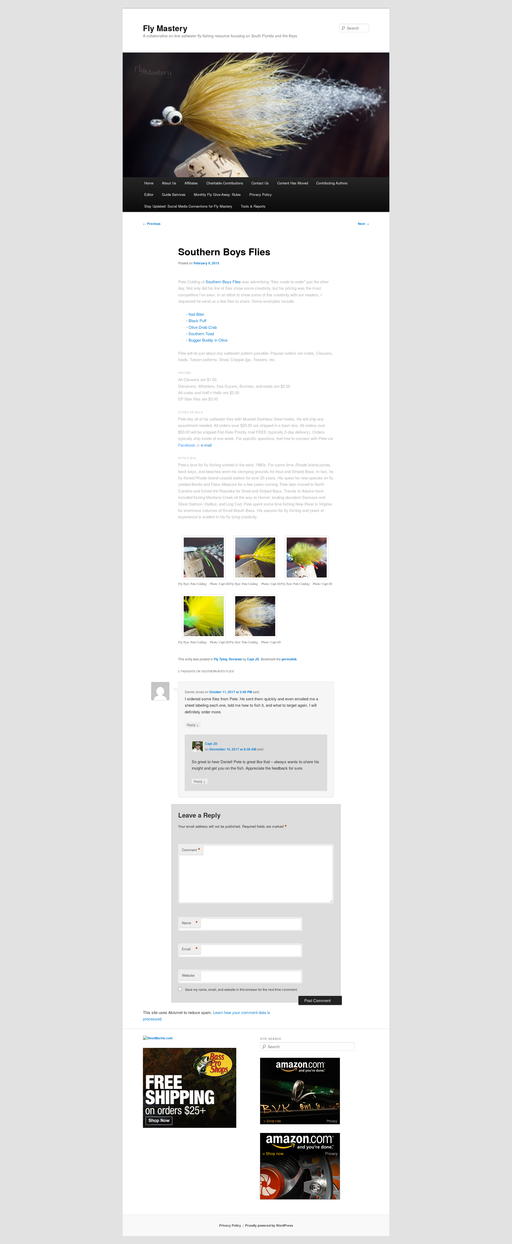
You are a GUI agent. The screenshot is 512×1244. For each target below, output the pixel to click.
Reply (193, 724)
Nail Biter (196, 314)
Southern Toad (201, 333)
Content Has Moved (292, 182)
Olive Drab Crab (203, 327)
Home (148, 182)
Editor (148, 194)
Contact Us (260, 182)
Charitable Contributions (224, 182)
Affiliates (191, 182)
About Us (169, 182)
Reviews (235, 659)
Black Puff (197, 320)
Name (190, 923)
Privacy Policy (260, 194)
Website (188, 975)
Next (363, 223)
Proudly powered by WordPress (269, 1225)
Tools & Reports (253, 206)
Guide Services (174, 194)
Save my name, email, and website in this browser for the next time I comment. (241, 989)
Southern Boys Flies (223, 281)
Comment (191, 850)
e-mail (206, 445)
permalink (289, 659)
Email (190, 949)
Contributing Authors (332, 182)
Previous (152, 223)
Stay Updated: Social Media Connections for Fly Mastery (188, 206)
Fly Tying (220, 659)
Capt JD (253, 659)
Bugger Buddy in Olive (208, 340)
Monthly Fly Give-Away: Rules (217, 194)
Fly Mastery (165, 28)
